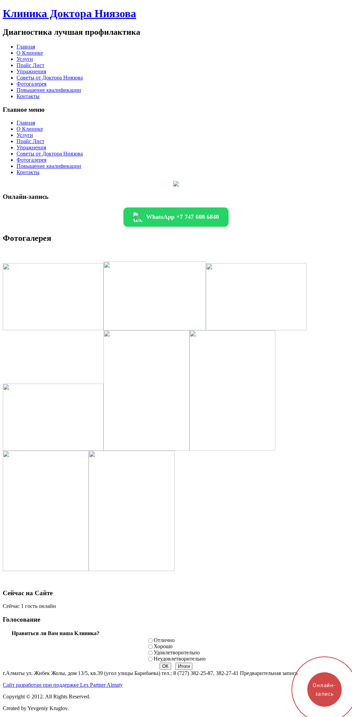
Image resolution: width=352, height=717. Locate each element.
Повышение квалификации (48, 90)
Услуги (24, 59)
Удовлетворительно (177, 652)
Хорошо (163, 646)
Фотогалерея (31, 84)
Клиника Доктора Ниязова (69, 13)
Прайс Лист (30, 65)
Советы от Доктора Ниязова (49, 78)
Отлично (164, 640)
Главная (25, 47)
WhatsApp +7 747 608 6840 (182, 216)
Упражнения (31, 71)
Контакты (28, 96)
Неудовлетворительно (180, 659)
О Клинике (29, 53)
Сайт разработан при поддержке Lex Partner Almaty (63, 685)
